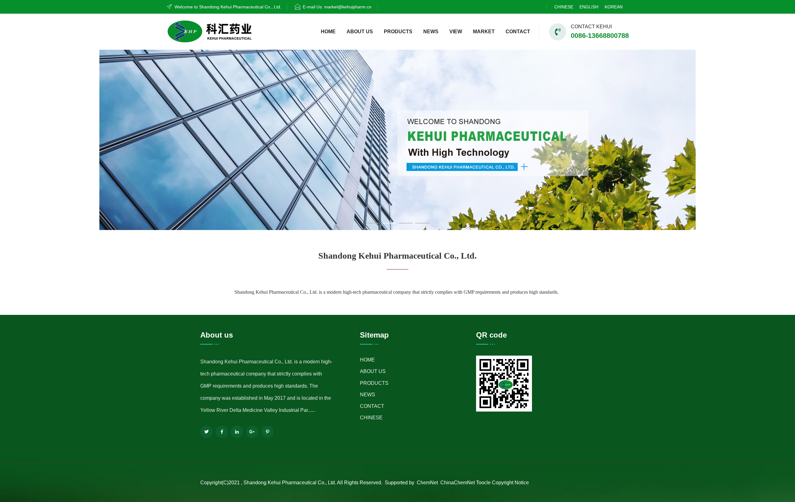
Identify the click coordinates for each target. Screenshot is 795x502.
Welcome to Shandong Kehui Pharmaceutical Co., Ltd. (228, 6)
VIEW (455, 31)
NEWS (430, 31)
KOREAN (614, 6)
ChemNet (427, 482)
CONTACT (518, 31)
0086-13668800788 (600, 35)
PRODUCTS (398, 31)
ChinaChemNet (457, 482)
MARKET (484, 31)
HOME (328, 31)
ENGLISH (588, 6)
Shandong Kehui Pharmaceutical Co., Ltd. (289, 482)
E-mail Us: (337, 6)
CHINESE (563, 6)
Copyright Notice (510, 482)
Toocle (483, 482)
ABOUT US (360, 31)
